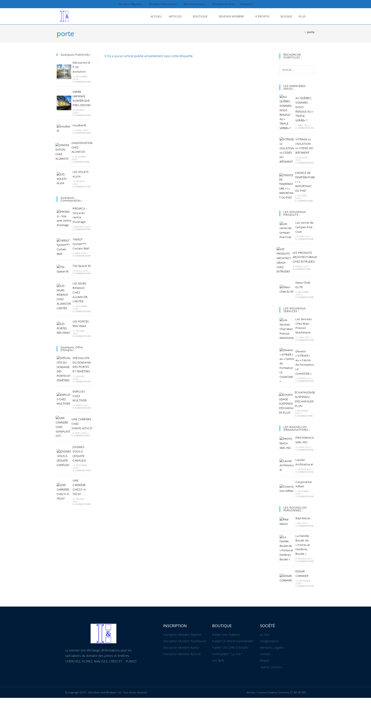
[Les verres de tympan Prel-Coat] (287, 230)
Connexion (246, 4)
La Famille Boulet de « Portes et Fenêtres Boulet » (302, 545)
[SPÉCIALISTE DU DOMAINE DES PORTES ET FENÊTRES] (64, 369)
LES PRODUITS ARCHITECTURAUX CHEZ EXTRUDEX (305, 257)
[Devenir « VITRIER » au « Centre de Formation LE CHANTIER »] (287, 366)
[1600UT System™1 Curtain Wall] (64, 247)
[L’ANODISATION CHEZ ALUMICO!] (62, 152)
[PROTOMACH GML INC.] (287, 443)
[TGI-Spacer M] (64, 269)
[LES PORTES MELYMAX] (64, 328)
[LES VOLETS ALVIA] (64, 178)
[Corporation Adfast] (287, 488)
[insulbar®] (64, 128)
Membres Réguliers (130, 4)
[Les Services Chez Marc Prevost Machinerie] (287, 329)
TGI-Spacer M (82, 266)
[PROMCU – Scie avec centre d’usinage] (64, 218)
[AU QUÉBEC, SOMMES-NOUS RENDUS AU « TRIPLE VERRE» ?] (287, 112)
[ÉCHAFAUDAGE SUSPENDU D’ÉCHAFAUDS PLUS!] (286, 404)
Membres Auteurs (194, 4)
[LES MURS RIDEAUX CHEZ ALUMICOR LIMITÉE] (64, 297)
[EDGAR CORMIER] (287, 578)
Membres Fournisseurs (163, 4)
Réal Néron (302, 518)
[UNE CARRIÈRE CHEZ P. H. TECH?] (64, 492)
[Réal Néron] (287, 521)
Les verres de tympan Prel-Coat (304, 227)
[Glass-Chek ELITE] (287, 289)
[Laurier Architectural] (287, 465)
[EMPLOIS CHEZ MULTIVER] (64, 399)
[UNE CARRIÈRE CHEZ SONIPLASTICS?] (63, 427)
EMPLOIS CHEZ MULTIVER (80, 396)
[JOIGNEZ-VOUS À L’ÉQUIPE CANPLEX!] (64, 458)
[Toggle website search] (313, 16)
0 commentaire (82, 81)
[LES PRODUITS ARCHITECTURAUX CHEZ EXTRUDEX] (284, 260)
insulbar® (79, 125)
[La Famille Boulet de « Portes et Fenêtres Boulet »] (287, 548)
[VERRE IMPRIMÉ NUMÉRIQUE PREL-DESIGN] (64, 103)
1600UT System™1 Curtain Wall (81, 243)
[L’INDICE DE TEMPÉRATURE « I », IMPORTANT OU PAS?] (286, 186)
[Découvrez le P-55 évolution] (64, 71)
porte (310, 32)
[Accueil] (302, 32)
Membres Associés (224, 4)
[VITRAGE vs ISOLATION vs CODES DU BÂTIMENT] (287, 150)
